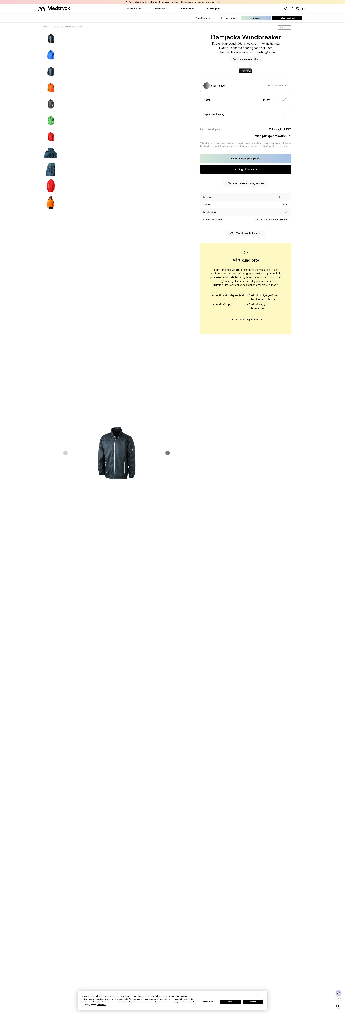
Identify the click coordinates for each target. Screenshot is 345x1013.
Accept (253, 1002)
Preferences (208, 1002)
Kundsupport (214, 8)
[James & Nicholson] (245, 70)
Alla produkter (133, 8)
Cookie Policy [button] (159, 1002)
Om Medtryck (186, 8)
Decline (230, 1002)
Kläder (46, 27)
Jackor (56, 27)
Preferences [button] (101, 1005)
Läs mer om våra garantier (244, 319)
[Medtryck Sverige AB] (54, 8)
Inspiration (160, 8)
